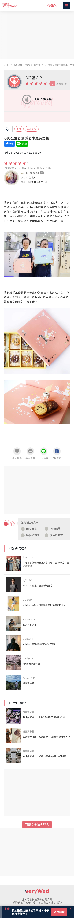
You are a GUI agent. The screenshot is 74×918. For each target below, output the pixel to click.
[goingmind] (11, 178)
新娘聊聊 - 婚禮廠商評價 (26, 65)
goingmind (32, 172)
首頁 (6, 65)
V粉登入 (51, 5)
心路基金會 (34, 77)
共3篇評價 (61, 83)
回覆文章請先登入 (37, 824)
